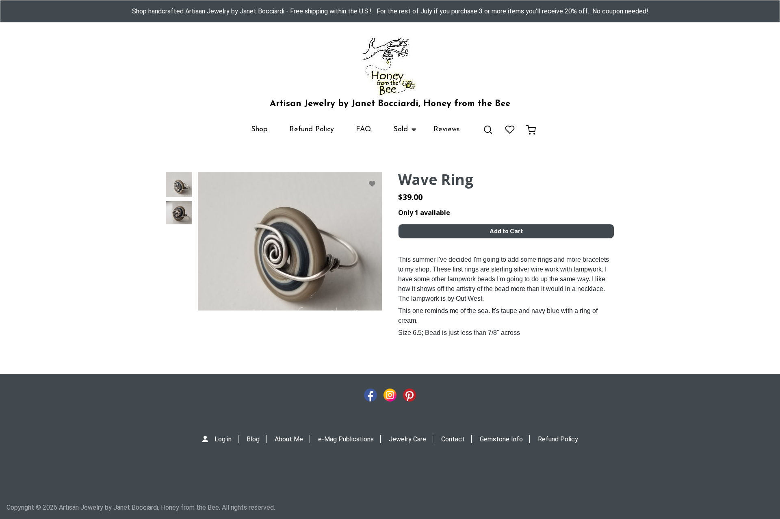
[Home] (390, 66)
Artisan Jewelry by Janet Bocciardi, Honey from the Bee (390, 104)
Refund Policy (311, 129)
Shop (259, 129)
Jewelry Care (407, 439)
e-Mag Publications (346, 439)
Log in (223, 439)
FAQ (363, 129)
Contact (453, 439)
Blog (253, 439)
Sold (395, 133)
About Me (289, 439)
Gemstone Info (501, 439)
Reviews (446, 129)
